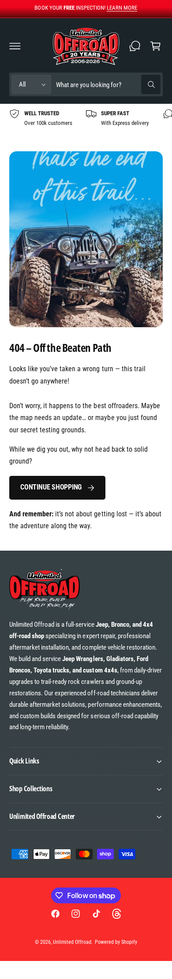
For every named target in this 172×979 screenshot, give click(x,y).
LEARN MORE (122, 7)
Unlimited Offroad (72, 942)
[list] (86, 118)
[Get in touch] (135, 46)
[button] (15, 46)
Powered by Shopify (116, 942)
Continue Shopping (51, 487)
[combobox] (108, 85)
